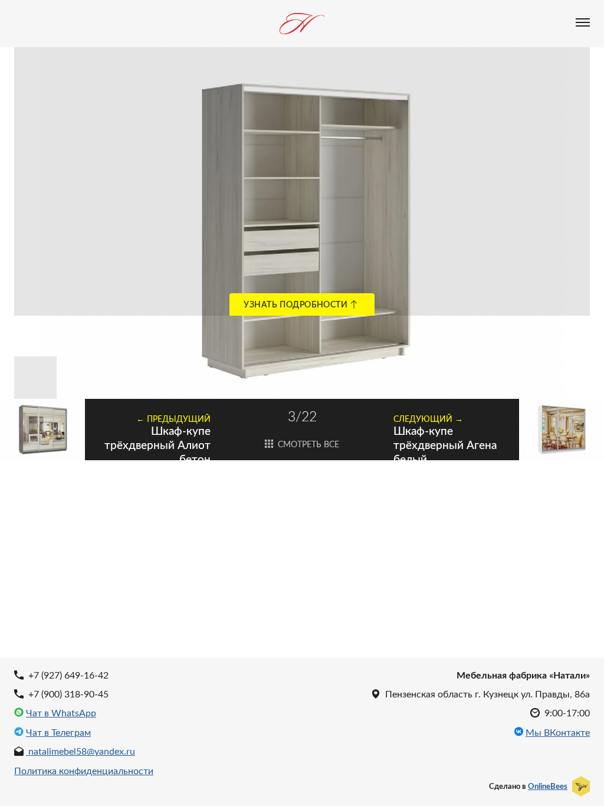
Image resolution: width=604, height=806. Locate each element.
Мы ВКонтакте (558, 732)
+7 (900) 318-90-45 (67, 693)
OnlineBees (547, 786)
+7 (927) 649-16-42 (67, 674)
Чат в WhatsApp (61, 712)
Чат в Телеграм (58, 732)
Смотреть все (307, 444)
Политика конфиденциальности (83, 770)
